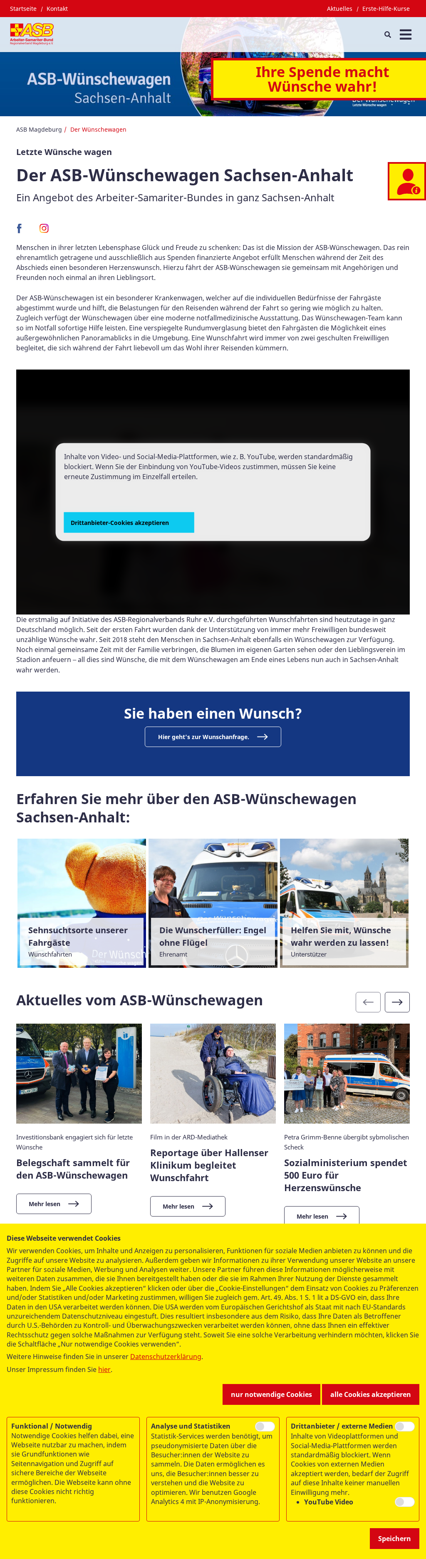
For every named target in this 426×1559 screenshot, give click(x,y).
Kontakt (57, 8)
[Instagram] (44, 231)
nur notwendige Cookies (271, 1394)
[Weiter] (397, 1002)
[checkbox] (265, 1427)
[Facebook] (21, 231)
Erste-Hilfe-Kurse (386, 8)
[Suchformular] (387, 34)
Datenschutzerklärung (165, 1356)
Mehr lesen (44, 1204)
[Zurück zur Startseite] (32, 34)
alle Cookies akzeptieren (370, 1394)
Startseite (23, 8)
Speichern (394, 1538)
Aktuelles (339, 8)
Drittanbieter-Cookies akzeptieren (120, 522)
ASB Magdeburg (39, 129)
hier (104, 1369)
